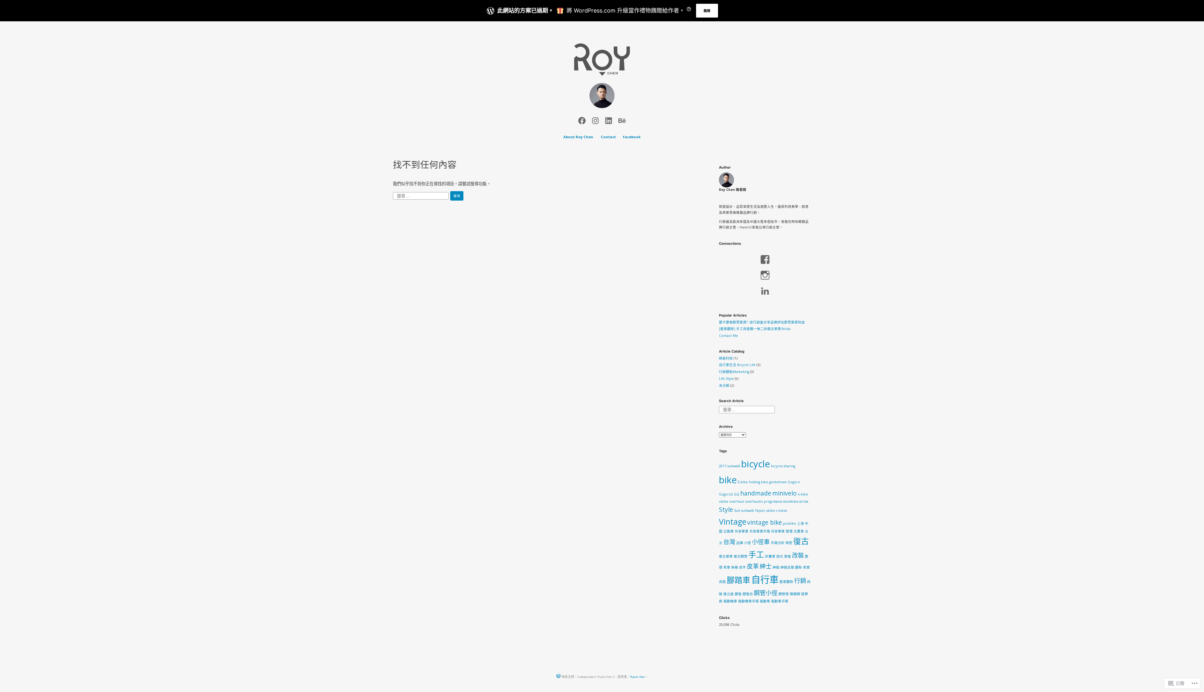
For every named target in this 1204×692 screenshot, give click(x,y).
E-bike (743, 482)
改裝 (798, 555)
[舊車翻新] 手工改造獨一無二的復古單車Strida (754, 329)
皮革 (753, 566)
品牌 (739, 543)
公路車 (728, 531)
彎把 (788, 543)
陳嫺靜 (795, 594)
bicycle (755, 464)
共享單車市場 (759, 531)
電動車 (765, 601)
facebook (632, 136)
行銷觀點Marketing (734, 372)
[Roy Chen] (582, 119)
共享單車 (741, 531)
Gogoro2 (726, 494)
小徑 (747, 543)
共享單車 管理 (782, 531)
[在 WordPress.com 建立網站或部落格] (558, 677)
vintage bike (764, 522)
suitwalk (747, 510)
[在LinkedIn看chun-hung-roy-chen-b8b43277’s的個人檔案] (765, 291)
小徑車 (761, 542)
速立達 (728, 594)
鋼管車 (784, 594)
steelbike (790, 501)
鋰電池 (747, 594)
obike (723, 501)
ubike (770, 510)
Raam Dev (637, 677)
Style (726, 510)
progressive (773, 501)
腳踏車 (738, 580)
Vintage (732, 521)
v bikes (781, 510)
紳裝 (776, 567)
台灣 (729, 542)
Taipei (760, 510)
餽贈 (707, 10)
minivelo (784, 493)
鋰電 (738, 594)
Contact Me (728, 335)
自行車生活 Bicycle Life (737, 365)
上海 (800, 523)
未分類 (724, 385)
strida (803, 501)
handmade (755, 493)
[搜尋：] (421, 195)
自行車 (765, 579)
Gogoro (794, 482)
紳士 (766, 566)
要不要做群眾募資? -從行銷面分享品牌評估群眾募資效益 (762, 322)
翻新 (798, 567)
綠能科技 (726, 358)
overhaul (736, 501)
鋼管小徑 (766, 593)
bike (728, 480)
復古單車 (726, 556)
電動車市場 (779, 601)
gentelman (778, 482)
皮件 (742, 567)
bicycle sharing (783, 466)
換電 (787, 556)
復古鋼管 (740, 556)
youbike (789, 523)
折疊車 (770, 556)
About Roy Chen (578, 136)
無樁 (734, 567)
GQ (736, 494)
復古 (801, 541)
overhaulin (754, 501)
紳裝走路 (787, 567)
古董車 (799, 531)
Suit (737, 510)
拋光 (779, 556)
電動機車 (730, 601)
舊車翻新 (786, 581)
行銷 (800, 581)
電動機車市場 (748, 601)
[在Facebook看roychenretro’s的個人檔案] (765, 259)
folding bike (758, 482)
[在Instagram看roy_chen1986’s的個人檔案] (765, 275)
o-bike (803, 494)
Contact (608, 136)
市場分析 (777, 543)
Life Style (726, 378)
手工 (756, 554)
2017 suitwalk (729, 466)
